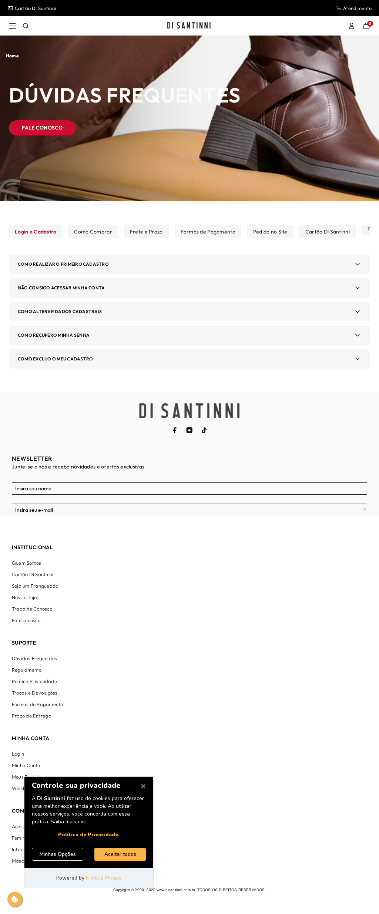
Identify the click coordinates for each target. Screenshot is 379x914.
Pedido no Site (270, 231)
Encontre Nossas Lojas (347, 8)
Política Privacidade (34, 681)
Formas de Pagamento (208, 231)
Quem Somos (26, 563)
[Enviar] (362, 509)
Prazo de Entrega (31, 716)
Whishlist (22, 788)
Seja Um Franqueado (38, 8)
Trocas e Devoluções (35, 693)
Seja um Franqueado (35, 586)
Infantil (20, 849)
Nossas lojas (26, 597)
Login (18, 754)
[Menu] (12, 26)
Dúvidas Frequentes (34, 658)
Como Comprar (93, 231)
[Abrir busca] (26, 26)
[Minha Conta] (351, 26)
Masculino (23, 861)
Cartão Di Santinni (327, 231)
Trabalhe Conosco (32, 609)
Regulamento (27, 670)
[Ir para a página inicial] (189, 26)
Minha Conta (26, 765)
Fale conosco (42, 127)
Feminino (22, 838)
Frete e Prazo (146, 231)
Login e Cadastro (35, 231)
